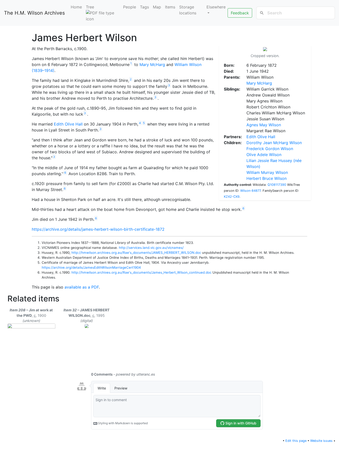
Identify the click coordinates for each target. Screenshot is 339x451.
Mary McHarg (259, 83)
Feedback (240, 12)
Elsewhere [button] (216, 6)
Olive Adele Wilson (263, 154)
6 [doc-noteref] (65, 172)
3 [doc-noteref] (169, 85)
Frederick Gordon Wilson (269, 148)
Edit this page (295, 441)
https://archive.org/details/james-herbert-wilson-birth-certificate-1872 (98, 229)
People (129, 6)
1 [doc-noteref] (131, 63)
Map (157, 6)
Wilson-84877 (250, 191)
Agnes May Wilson (263, 124)
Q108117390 (277, 185)
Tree (90, 6)
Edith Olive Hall (260, 136)
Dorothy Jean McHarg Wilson (274, 142)
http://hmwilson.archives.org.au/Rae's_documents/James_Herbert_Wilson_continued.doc (141, 272)
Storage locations (187, 9)
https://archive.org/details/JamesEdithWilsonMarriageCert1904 (91, 267)
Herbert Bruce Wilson (266, 178)
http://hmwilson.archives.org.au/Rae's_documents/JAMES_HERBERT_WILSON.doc (136, 253)
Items (170, 6)
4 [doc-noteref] (140, 123)
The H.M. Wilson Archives (34, 13)
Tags (144, 6)
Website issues (321, 441)
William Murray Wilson (267, 172)
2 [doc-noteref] (131, 79)
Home (76, 6)
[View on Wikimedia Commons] (265, 49)
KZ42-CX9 (231, 196)
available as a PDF (82, 287)
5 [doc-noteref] (144, 123)
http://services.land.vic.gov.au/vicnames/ (151, 248)
